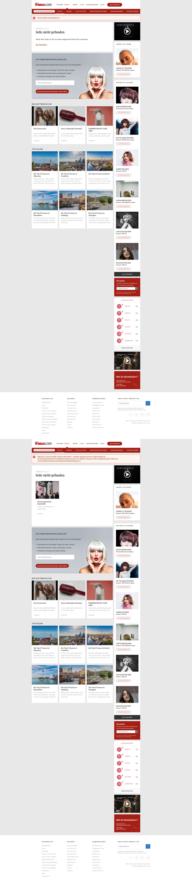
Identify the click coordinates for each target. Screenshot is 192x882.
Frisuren (60, 4)
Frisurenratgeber (72, 402)
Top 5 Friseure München (49, 411)
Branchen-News (117, 11)
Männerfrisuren (72, 411)
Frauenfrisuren (71, 408)
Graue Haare (96, 419)
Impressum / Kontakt (135, 421)
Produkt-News (132, 11)
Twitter (136, 414)
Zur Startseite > (41, 44)
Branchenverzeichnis (98, 11)
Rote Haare (95, 422)
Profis (66, 4)
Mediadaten (45, 427)
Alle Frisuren (127, 274)
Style (82, 4)
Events (59, 11)
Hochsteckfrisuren (72, 413)
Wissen (69, 11)
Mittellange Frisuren (98, 405)
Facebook (130, 414)
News (43, 405)
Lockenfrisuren (97, 425)
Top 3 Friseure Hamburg (49, 422)
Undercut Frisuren (98, 427)
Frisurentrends (71, 405)
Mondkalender (92, 4)
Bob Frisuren (96, 411)
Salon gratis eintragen (44, 11)
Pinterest (142, 414)
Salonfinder (115, 4)
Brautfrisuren (71, 419)
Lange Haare (96, 408)
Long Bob (70, 427)
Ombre (69, 425)
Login (43, 430)
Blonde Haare (96, 416)
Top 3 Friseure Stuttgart (49, 425)
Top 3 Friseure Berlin (48, 416)
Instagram (148, 414)
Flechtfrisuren (71, 416)
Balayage (69, 422)
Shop (102, 4)
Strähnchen (95, 413)
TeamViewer (45, 433)
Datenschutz (128, 293)
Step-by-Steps (81, 11)
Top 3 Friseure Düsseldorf (49, 419)
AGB (127, 421)
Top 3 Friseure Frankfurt (49, 413)
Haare (75, 4)
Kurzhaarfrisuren (97, 402)
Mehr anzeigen (127, 348)
